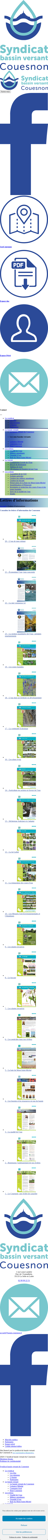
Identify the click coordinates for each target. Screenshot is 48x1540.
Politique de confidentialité (30, 1537)
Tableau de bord (16, 467)
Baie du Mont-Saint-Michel (20, 457)
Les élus (13, 420)
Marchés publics (11, 1440)
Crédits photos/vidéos (13, 1446)
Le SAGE (9, 460)
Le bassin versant (11, 430)
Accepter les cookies (24, 1518)
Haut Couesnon (16, 446)
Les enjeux (9, 449)
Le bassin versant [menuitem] (11, 1482)
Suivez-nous (5, 92)
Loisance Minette (16, 442)
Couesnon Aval (16, 444)
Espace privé (10, 1444)
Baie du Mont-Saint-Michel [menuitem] (20, 1502)
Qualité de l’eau (16, 451)
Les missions (15, 423)
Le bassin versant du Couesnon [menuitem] (22, 1484)
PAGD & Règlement (18, 465)
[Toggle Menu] (1, 414)
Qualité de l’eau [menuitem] (16, 1495)
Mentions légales (6, 1459)
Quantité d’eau (15, 455)
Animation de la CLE (18, 474)
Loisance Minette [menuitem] (16, 1486)
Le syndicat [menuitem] (9, 1471)
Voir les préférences (24, 1532)
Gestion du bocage (17, 480)
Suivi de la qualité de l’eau (20, 492)
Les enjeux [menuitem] (9, 1493)
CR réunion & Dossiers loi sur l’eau (24, 469)
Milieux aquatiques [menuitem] (17, 1497)
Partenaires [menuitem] (14, 1480)
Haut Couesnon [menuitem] (16, 1491)
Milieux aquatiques (17, 453)
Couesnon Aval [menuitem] (16, 1488)
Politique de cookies (15, 1537)
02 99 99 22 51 (24, 1280)
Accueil (3, 506)
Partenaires (14, 427)
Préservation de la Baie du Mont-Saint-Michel (27, 483)
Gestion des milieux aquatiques (22, 478)
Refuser (24, 1525)
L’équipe (13, 425)
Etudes (12, 494)
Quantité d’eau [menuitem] (15, 1499)
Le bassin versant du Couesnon (22, 432)
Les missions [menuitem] (15, 1475)
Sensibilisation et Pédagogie (21, 485)
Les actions (9, 472)
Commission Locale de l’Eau (21, 462)
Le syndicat (9, 418)
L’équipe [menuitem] (13, 1477)
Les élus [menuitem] (13, 1473)
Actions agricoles (16, 476)
